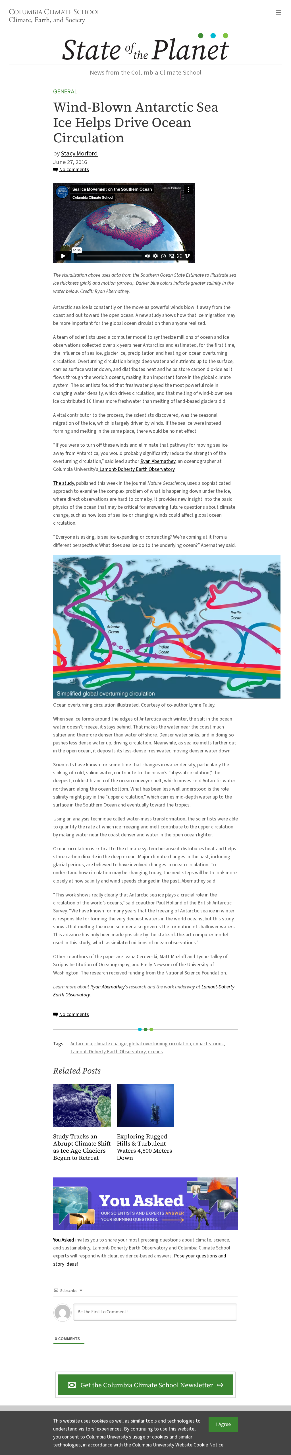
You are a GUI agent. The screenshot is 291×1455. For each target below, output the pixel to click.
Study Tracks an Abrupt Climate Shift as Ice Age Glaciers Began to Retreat (82, 1147)
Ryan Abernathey (157, 461)
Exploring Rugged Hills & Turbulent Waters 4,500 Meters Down (144, 1147)
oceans (155, 1051)
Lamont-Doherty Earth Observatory (136, 469)
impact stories (208, 1043)
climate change (110, 1043)
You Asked (63, 1239)
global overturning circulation (160, 1043)
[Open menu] (278, 12)
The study (63, 483)
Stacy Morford (79, 153)
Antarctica (81, 1043)
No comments (74, 169)
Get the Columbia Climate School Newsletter (146, 1385)
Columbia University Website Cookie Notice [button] (177, 1444)
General (65, 91)
